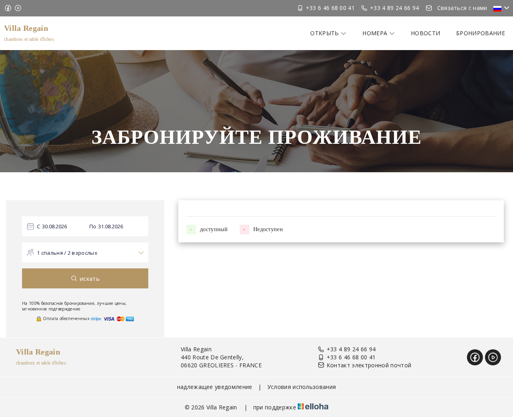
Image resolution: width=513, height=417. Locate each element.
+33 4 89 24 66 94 (351, 349)
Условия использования (301, 387)
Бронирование (480, 33)
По (93, 226)
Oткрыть (325, 33)
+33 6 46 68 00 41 (351, 357)
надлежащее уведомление (214, 387)
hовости (425, 33)
